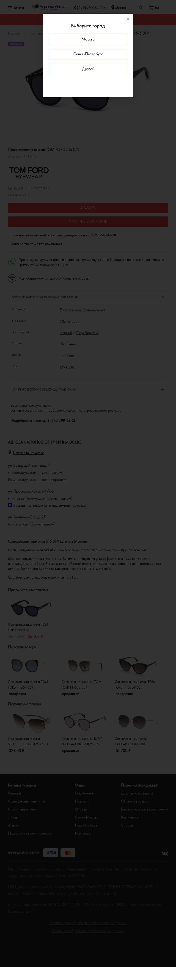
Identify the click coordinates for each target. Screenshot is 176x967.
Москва (88, 39)
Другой (88, 68)
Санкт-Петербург (88, 54)
